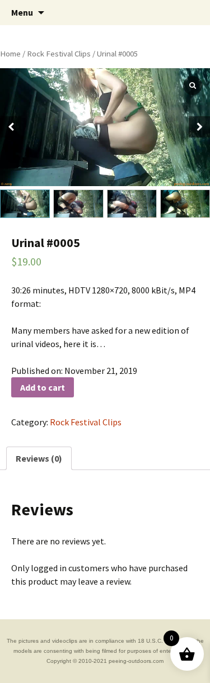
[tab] (39, 458)
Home (10, 54)
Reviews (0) (39, 458)
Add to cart (42, 387)
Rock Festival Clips (59, 54)
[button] (199, 126)
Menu (22, 12)
